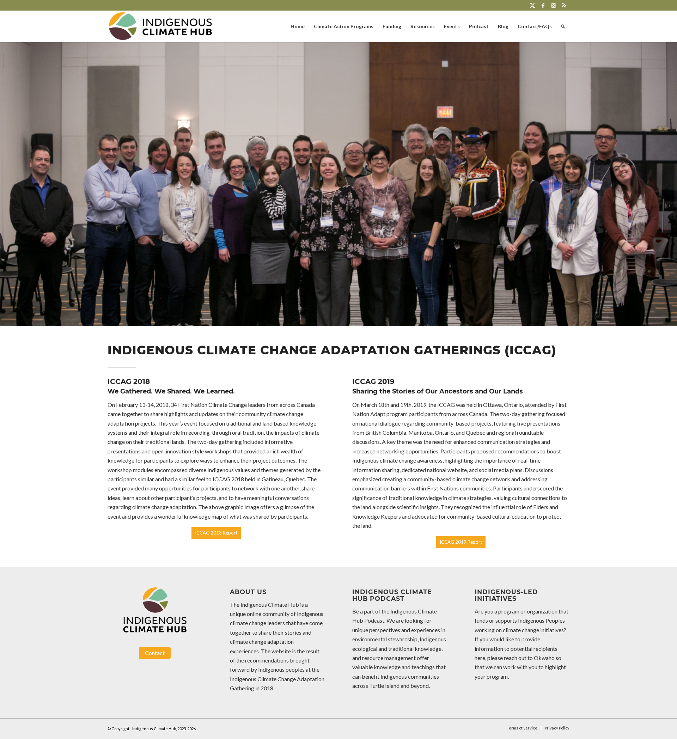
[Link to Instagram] (553, 5)
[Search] (562, 26)
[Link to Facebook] (543, 5)
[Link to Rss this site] (564, 5)
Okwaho (544, 657)
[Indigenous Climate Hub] (160, 26)
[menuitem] (297, 26)
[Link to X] (532, 5)
